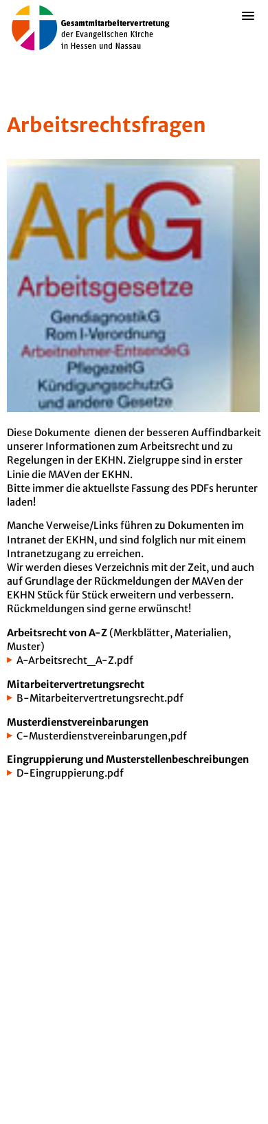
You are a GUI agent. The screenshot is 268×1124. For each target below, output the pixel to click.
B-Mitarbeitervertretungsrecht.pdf (99, 698)
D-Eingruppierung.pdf (70, 773)
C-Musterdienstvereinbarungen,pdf (101, 736)
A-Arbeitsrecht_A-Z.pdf (74, 660)
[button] (248, 37)
